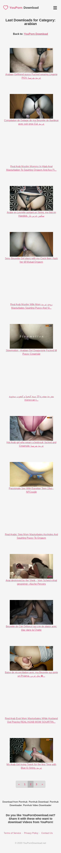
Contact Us (47, 833)
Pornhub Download (38, 801)
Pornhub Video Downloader (37, 805)
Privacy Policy (31, 833)
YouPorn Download (36, 34)
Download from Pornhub (14, 801)
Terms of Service (12, 833)
